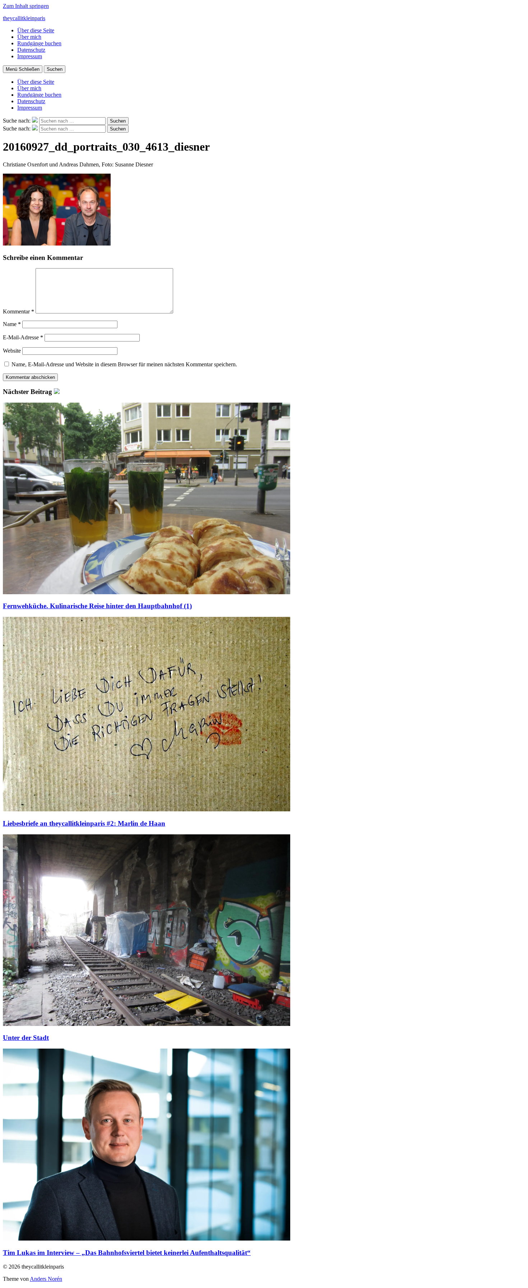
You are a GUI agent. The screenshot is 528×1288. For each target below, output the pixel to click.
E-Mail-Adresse (23, 337)
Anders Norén (46, 1279)
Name (12, 324)
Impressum (29, 56)
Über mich (29, 37)
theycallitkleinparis (24, 18)
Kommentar (18, 311)
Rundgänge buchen (39, 43)
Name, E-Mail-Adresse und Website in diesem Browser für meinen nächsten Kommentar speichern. (124, 364)
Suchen (54, 69)
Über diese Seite (35, 30)
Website (12, 351)
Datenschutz (31, 50)
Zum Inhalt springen (26, 6)
